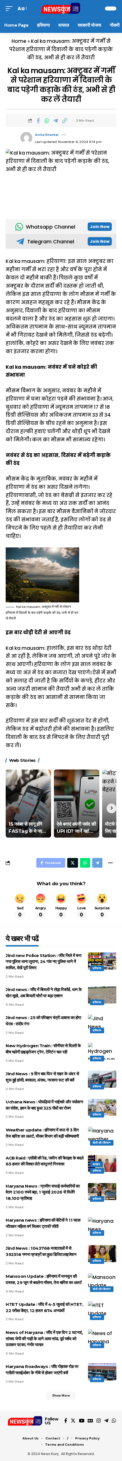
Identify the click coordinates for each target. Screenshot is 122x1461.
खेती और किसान (102, 1142)
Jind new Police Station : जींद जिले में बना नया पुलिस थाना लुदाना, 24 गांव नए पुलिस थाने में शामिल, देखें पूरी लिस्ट (43, 962)
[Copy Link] (64, 120)
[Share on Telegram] (56, 120)
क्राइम (96, 1164)
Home (19, 41)
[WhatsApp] (113, 1421)
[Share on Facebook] (38, 120)
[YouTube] (81, 1421)
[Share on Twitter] (72, 863)
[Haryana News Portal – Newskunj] (25, 1421)
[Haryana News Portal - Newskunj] (61, 8)
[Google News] (90, 1421)
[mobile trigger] (10, 9)
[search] (96, 8)
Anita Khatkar (47, 134)
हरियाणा (97, 968)
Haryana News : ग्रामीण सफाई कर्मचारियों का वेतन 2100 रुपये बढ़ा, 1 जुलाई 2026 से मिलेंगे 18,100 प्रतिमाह (43, 1192)
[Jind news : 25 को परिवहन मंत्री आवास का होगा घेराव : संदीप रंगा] (102, 1023)
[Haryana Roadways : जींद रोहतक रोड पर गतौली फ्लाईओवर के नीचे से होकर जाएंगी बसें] (102, 1371)
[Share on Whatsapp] (47, 120)
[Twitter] (73, 1421)
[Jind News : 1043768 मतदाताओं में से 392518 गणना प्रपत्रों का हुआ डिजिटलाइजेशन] (102, 1253)
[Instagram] (98, 1421)
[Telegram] (106, 1421)
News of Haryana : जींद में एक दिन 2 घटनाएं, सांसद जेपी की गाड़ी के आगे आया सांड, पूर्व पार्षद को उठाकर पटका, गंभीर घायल (44, 1339)
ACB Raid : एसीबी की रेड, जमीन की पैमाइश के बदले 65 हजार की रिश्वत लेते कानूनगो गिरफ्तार (45, 1161)
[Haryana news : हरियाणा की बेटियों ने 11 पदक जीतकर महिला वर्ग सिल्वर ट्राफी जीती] (102, 1225)
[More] (110, 863)
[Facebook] (66, 1421)
